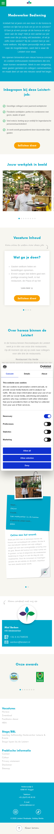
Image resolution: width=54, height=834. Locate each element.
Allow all (27, 451)
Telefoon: (27, 794)
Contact (6, 753)
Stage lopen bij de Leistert (15, 741)
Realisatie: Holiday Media (33, 818)
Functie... (14, 513)
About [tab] (44, 374)
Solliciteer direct (27, 145)
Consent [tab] (9, 374)
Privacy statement (11, 761)
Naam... (14, 505)
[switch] (47, 424)
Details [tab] (27, 374)
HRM (4, 722)
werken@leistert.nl (20, 642)
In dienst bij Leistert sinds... (21, 520)
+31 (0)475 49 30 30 (27, 797)
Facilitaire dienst (10, 719)
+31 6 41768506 (19, 637)
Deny (27, 465)
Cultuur (5, 757)
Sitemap (6, 768)
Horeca (5, 711)
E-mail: (27, 802)
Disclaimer (7, 764)
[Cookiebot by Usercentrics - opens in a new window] (40, 366)
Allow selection (27, 458)
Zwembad (7, 715)
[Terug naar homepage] (29, 4)
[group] (40, 677)
